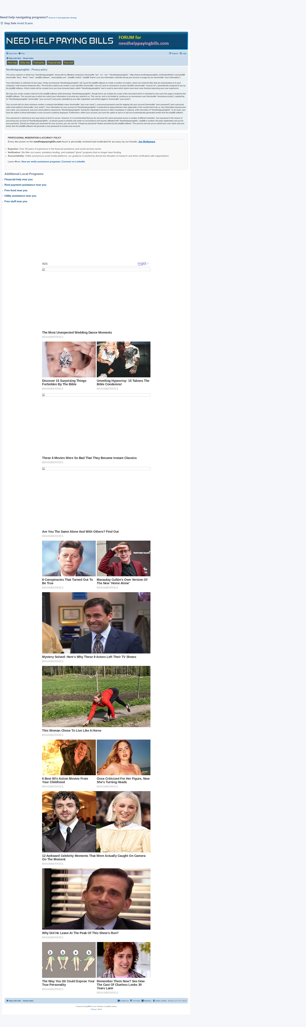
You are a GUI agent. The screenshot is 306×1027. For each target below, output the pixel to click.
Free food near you (15, 190)
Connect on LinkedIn (73, 161)
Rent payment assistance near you (25, 185)
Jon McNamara (146, 141)
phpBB (87, 1006)
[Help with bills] (96, 40)
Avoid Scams (25, 23)
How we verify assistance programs (41, 161)
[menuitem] (21, 53)
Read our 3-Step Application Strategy (62, 18)
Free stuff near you (15, 201)
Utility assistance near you (20, 195)
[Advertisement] (77, 9)
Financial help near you (18, 179)
